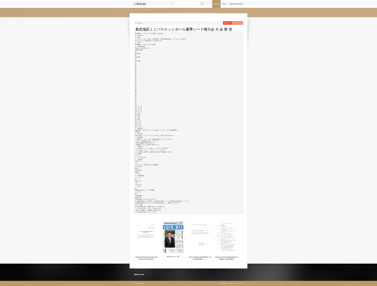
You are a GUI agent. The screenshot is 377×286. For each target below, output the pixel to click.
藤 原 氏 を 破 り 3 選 (173, 256)
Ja (140, 4)
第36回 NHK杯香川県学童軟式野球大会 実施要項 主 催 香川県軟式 (226, 258)
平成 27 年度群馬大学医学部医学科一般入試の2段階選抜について (200, 258)
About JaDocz (223, 283)
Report (228, 23)
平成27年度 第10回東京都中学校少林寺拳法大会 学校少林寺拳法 (146, 258)
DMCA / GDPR (232, 283)
